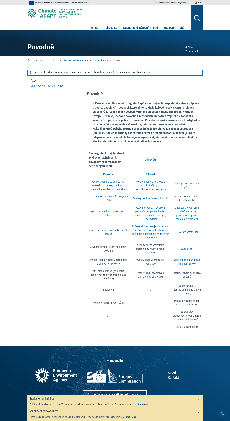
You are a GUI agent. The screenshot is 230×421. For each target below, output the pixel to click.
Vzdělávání (187, 248)
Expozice (108, 174)
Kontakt (173, 377)
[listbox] (59, 2)
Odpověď (150, 159)
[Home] (29, 60)
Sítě (181, 27)
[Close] (198, 400)
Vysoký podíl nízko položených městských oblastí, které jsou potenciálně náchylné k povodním (108, 185)
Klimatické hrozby (100, 60)
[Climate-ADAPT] (108, 13)
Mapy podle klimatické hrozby (47, 85)
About (172, 372)
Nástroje (50, 60)
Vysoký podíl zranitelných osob (150, 198)
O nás (94, 27)
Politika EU (111, 27)
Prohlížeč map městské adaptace (73, 60)
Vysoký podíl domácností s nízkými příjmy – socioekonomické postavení (150, 185)
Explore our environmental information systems (114, 394)
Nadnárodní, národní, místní (140, 27)
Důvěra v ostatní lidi (187, 231)
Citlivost (150, 174)
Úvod (33, 80)
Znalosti (169, 27)
